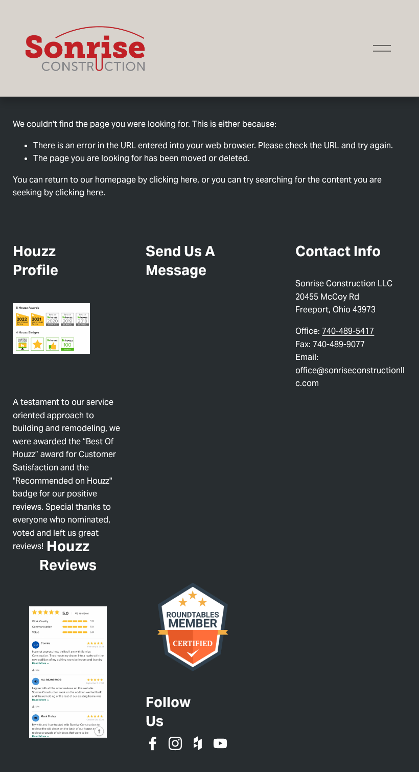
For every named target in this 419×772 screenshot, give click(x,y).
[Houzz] (198, 743)
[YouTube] (220, 743)
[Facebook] (153, 743)
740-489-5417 (348, 331)
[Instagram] (175, 743)
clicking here (173, 179)
